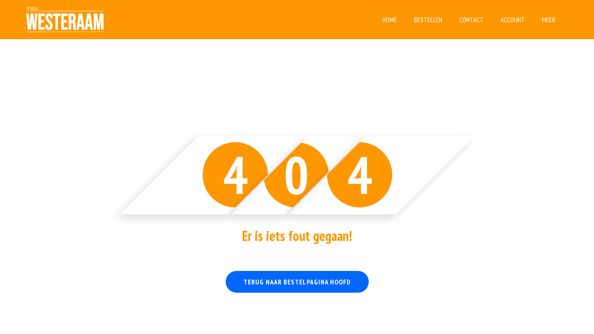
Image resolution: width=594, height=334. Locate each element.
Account (513, 19)
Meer (548, 19)
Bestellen (428, 19)
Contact (471, 19)
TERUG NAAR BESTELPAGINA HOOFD (297, 281)
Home (389, 19)
